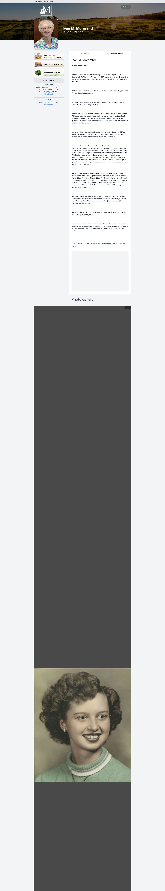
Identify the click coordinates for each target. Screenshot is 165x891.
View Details (49, 94)
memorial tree (96, 244)
